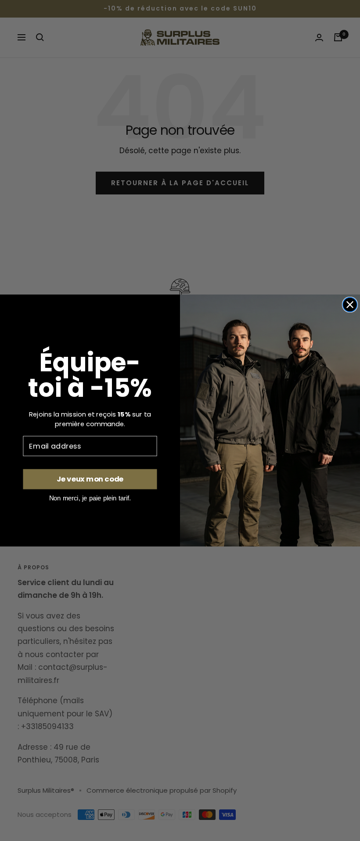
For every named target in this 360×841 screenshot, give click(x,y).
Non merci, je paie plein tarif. (90, 498)
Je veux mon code (90, 479)
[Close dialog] (350, 305)
